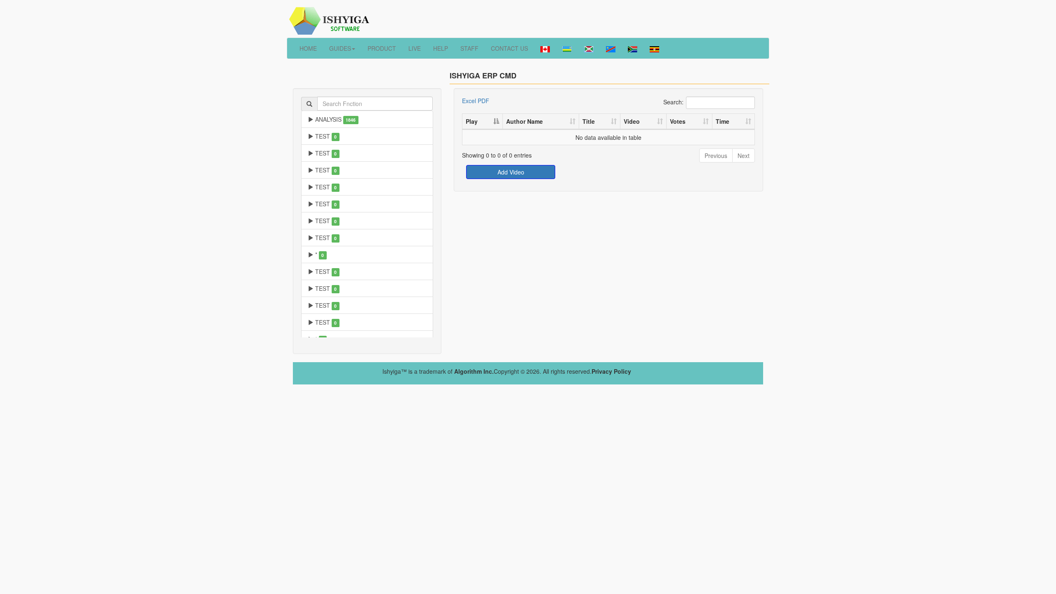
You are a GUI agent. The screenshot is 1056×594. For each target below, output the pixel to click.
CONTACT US (509, 48)
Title (588, 121)
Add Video (510, 172)
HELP (440, 48)
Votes (678, 121)
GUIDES (340, 48)
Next (744, 155)
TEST (325, 136)
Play (472, 121)
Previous (716, 155)
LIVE (414, 48)
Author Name (524, 121)
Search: (673, 101)
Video (632, 121)
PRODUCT (382, 48)
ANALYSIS (335, 119)
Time (722, 121)
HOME (308, 48)
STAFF (469, 48)
